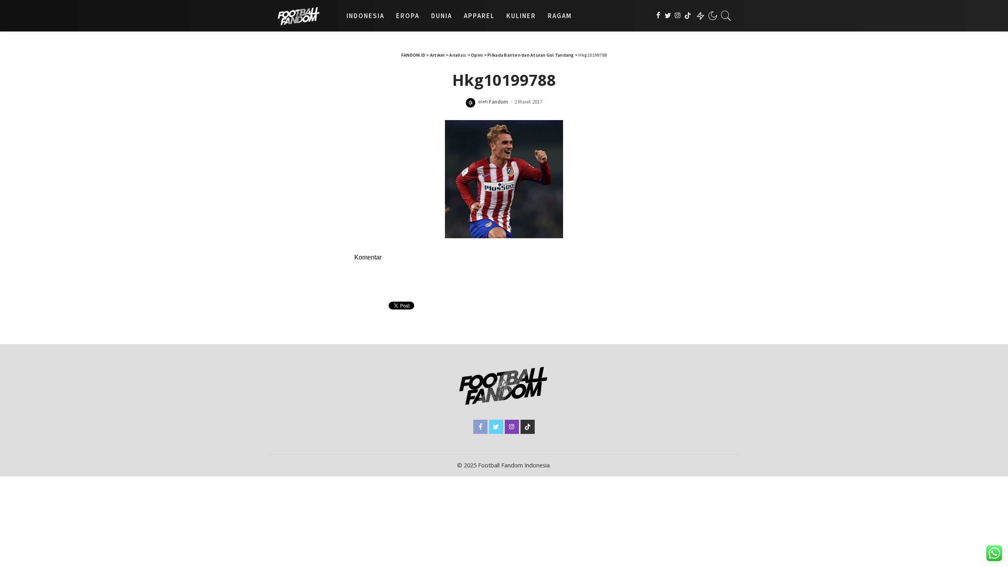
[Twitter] (668, 16)
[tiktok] (688, 16)
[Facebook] (658, 16)
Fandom (498, 101)
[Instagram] (678, 16)
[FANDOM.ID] (305, 16)
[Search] (726, 16)
